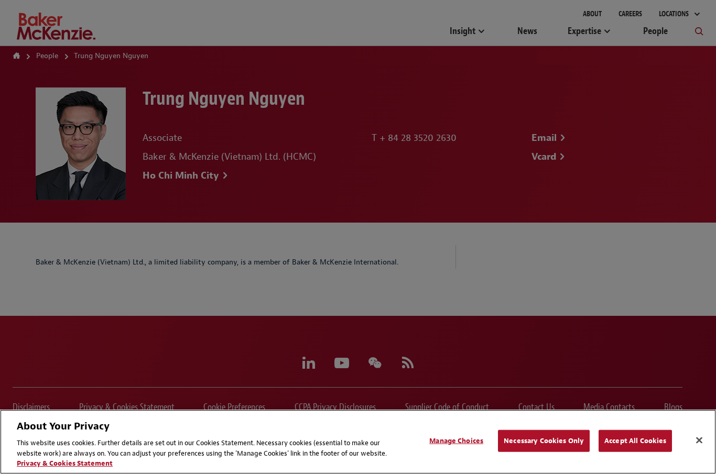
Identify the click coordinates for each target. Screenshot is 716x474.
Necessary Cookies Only (544, 440)
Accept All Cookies (635, 440)
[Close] (699, 440)
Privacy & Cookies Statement (65, 463)
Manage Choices (456, 440)
